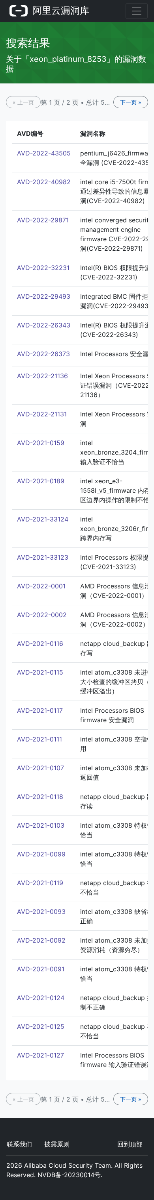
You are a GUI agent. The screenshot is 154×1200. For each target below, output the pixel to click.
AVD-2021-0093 (41, 911)
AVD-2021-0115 (40, 672)
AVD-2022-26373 (43, 354)
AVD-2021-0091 (40, 969)
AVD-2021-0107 (40, 768)
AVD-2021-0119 (40, 883)
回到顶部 (130, 1144)
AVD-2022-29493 (43, 296)
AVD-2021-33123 (42, 557)
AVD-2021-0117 (40, 710)
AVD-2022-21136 (42, 376)
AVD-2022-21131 (42, 414)
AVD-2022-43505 (44, 153)
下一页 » (130, 102)
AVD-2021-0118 (40, 797)
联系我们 (19, 1144)
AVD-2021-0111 (39, 739)
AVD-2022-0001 (41, 586)
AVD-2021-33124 (42, 519)
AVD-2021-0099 (41, 854)
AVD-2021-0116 (40, 643)
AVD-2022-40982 (44, 182)
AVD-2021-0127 (40, 1055)
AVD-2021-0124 (40, 998)
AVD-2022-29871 (43, 220)
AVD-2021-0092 (41, 940)
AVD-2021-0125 (40, 1026)
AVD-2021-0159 (40, 443)
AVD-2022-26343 (43, 325)
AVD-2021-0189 (40, 481)
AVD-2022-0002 (42, 615)
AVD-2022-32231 (43, 268)
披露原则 (56, 1144)
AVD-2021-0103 (40, 825)
